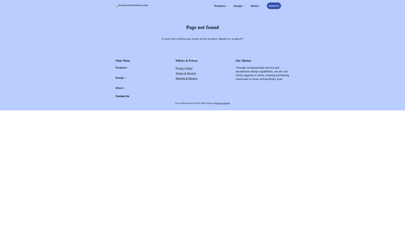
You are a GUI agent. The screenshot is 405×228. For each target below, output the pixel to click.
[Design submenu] (243, 6)
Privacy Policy (184, 68)
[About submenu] (260, 6)
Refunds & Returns (186, 78)
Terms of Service (186, 73)
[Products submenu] (226, 6)
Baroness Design (222, 103)
